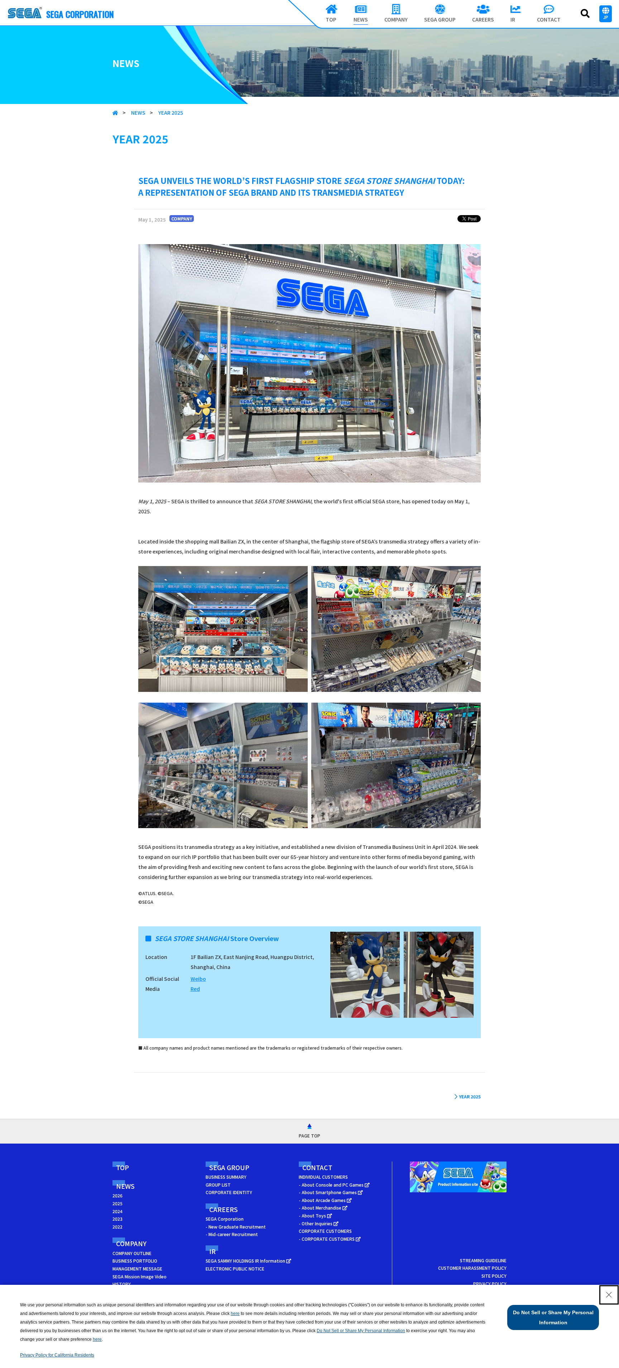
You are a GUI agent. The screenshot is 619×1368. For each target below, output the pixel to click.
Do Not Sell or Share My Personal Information (361, 1330)
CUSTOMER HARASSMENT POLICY (472, 1268)
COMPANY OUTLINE (132, 1253)
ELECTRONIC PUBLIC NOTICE (235, 1268)
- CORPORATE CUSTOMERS (327, 1239)
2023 (117, 1219)
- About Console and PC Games (332, 1185)
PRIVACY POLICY (490, 1284)
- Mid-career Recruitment (232, 1234)
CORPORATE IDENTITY (229, 1192)
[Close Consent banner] (609, 1295)
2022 (117, 1227)
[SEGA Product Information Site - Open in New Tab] (458, 1194)
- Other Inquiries (316, 1223)
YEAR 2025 (170, 112)
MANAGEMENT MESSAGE (137, 1268)
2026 (117, 1195)
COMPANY (131, 1243)
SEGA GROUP (229, 1167)
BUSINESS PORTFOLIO (134, 1261)
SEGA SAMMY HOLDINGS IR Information (246, 1261)
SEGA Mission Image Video (139, 1276)
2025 (117, 1203)
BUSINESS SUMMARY (226, 1177)
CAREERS (223, 1209)
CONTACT (317, 1167)
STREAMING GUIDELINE (483, 1260)
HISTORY (121, 1284)
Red (195, 988)
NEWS (138, 112)
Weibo (198, 978)
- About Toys (313, 1215)
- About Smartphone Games (328, 1192)
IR (212, 1251)
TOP (122, 1167)
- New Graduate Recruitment (236, 1227)
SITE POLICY (494, 1276)
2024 (117, 1211)
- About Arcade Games (323, 1200)
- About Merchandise (320, 1208)
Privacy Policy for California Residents (57, 1355)
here (235, 1313)
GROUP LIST (218, 1185)
